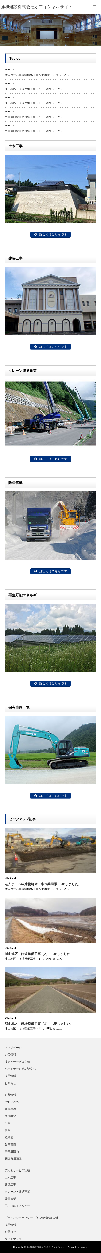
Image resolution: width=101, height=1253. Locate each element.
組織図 (9, 1137)
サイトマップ (13, 1239)
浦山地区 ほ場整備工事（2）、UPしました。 (34, 89)
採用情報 (10, 1076)
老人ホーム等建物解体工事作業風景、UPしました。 (38, 75)
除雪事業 (10, 1198)
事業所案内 (12, 1151)
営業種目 (10, 1144)
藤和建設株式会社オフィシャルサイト (47, 1247)
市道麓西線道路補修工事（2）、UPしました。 (34, 117)
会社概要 (10, 1116)
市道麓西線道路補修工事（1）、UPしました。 (34, 131)
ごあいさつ (12, 1102)
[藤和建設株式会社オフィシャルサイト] (37, 7)
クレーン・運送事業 (17, 1191)
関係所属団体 (13, 1158)
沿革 (7, 1123)
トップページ (13, 1047)
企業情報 (10, 1054)
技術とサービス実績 (17, 1061)
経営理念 (10, 1109)
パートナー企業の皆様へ (20, 1068)
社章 (7, 1130)
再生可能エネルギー (17, 1205)
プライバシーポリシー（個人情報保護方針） (33, 1217)
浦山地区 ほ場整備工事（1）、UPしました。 (34, 103)
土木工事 (10, 1177)
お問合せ (10, 1083)
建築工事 (10, 1184)
